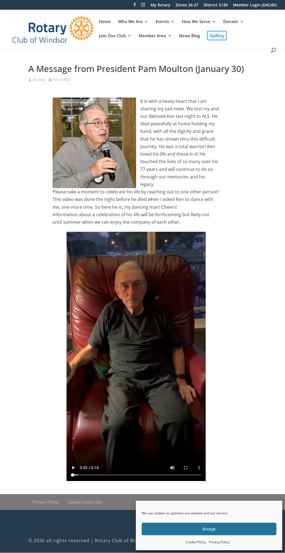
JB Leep (39, 79)
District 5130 (216, 5)
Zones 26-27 (187, 5)
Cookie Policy (196, 542)
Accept (209, 529)
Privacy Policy (219, 542)
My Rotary (160, 5)
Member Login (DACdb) (255, 5)
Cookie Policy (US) (85, 502)
